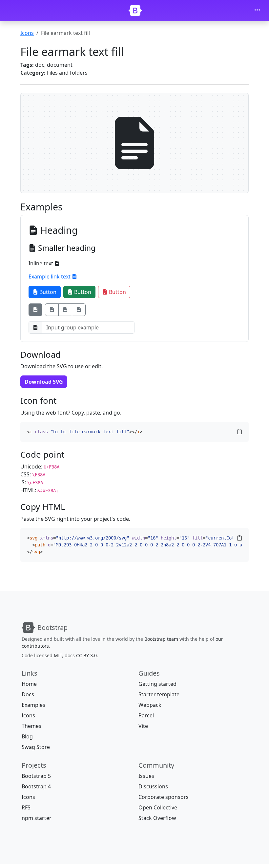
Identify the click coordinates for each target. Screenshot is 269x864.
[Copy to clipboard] (239, 432)
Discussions (153, 786)
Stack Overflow (157, 818)
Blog (27, 736)
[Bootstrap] (135, 10)
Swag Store (36, 747)
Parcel (146, 715)
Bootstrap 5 (36, 776)
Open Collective (157, 807)
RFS (26, 807)
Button (47, 292)
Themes (31, 726)
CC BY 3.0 (86, 655)
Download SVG (44, 381)
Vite (143, 726)
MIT (58, 655)
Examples (33, 704)
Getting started (157, 683)
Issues (146, 776)
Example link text (50, 276)
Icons (27, 32)
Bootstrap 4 (36, 786)
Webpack (149, 704)
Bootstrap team (161, 639)
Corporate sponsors (163, 797)
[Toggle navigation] (257, 10)
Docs (28, 694)
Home (29, 683)
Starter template (158, 694)
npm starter (37, 818)
